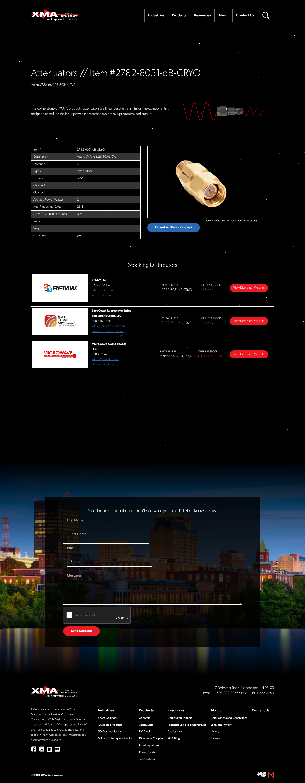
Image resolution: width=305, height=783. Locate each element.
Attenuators (146, 724)
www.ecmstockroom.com (108, 331)
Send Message (81, 631)
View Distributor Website (249, 288)
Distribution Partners (179, 718)
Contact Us (260, 710)
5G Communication (110, 731)
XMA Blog (173, 738)
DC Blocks (145, 731)
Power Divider (148, 752)
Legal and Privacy (221, 724)
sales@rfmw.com (102, 290)
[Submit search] (266, 15)
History (215, 731)
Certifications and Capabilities (229, 718)
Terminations (147, 759)
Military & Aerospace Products (116, 738)
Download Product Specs (173, 227)
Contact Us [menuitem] (245, 15)
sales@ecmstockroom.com (109, 326)
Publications (174, 731)
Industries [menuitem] (156, 15)
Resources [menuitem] (202, 15)
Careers (215, 738)
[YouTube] (57, 749)
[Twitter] (41, 749)
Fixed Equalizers (149, 745)
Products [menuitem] (179, 15)
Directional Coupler (151, 738)
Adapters (144, 718)
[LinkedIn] (49, 749)
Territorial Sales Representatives (186, 724)
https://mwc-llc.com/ (105, 364)
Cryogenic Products (110, 724)
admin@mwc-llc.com (105, 359)
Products (146, 710)
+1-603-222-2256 (225, 693)
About (216, 710)
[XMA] (55, 15)
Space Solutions (107, 718)
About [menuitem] (223, 15)
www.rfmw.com (102, 295)
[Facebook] (34, 749)
